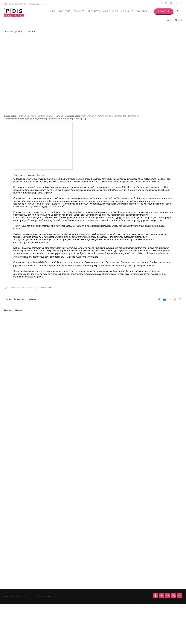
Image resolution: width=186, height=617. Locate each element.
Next (177, 20)
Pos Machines (46, 288)
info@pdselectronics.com (35, 4)
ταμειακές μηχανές (25, 179)
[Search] (178, 11)
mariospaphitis (12, 288)
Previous (168, 20)
